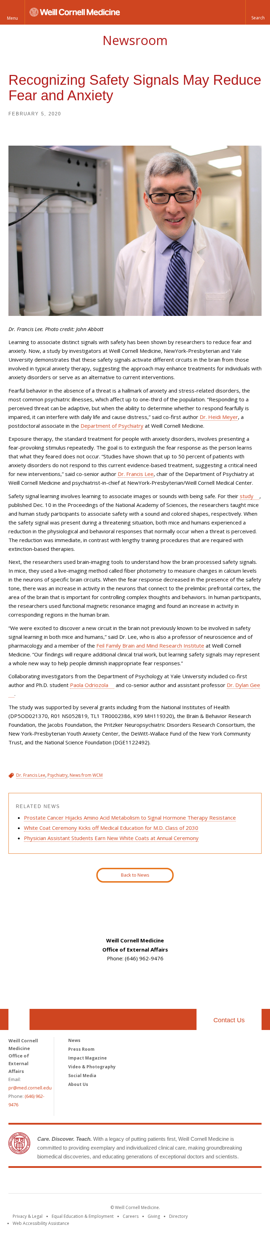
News (74, 1040)
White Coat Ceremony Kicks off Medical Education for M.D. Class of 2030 (111, 827)
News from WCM (86, 775)
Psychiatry (57, 775)
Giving (154, 1216)
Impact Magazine (87, 1058)
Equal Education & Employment (83, 1216)
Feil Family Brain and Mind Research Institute (150, 645)
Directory (178, 1216)
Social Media (82, 1076)
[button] (257, 12)
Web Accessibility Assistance (41, 1223)
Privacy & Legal (28, 1216)
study (246, 496)
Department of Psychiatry (112, 425)
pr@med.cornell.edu (30, 1088)
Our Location (19, 1019)
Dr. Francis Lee (136, 473)
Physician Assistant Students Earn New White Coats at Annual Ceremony (111, 837)
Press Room (81, 1049)
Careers (131, 1216)
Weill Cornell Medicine (135, 1182)
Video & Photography (92, 1067)
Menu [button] (12, 18)
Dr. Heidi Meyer (219, 416)
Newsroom (135, 40)
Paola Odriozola (89, 684)
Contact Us (229, 1020)
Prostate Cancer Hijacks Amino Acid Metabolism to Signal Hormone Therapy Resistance (130, 817)
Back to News (135, 875)
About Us (78, 1084)
